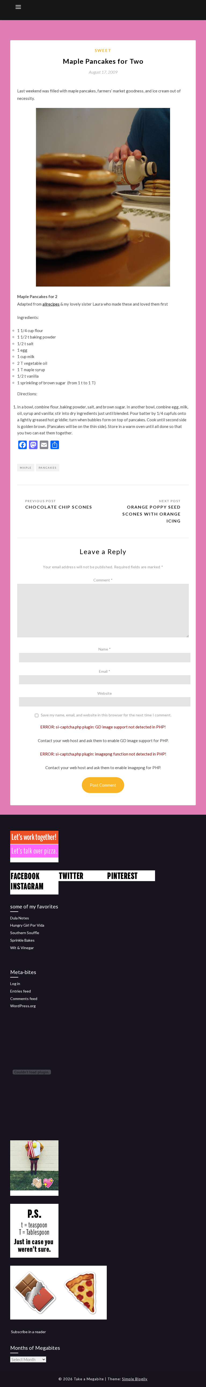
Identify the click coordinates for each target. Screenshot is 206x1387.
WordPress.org (23, 1005)
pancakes (48, 467)
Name (104, 649)
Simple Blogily (135, 1379)
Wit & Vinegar (22, 947)
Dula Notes (19, 918)
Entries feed (20, 991)
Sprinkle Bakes (22, 940)
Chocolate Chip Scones (58, 506)
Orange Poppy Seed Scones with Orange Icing (151, 513)
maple (26, 467)
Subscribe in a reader (28, 1331)
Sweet (103, 50)
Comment (103, 580)
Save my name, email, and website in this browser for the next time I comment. (106, 715)
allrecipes (51, 304)
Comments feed (23, 998)
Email (104, 671)
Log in (15, 983)
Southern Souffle (24, 932)
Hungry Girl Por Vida (27, 925)
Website (104, 693)
